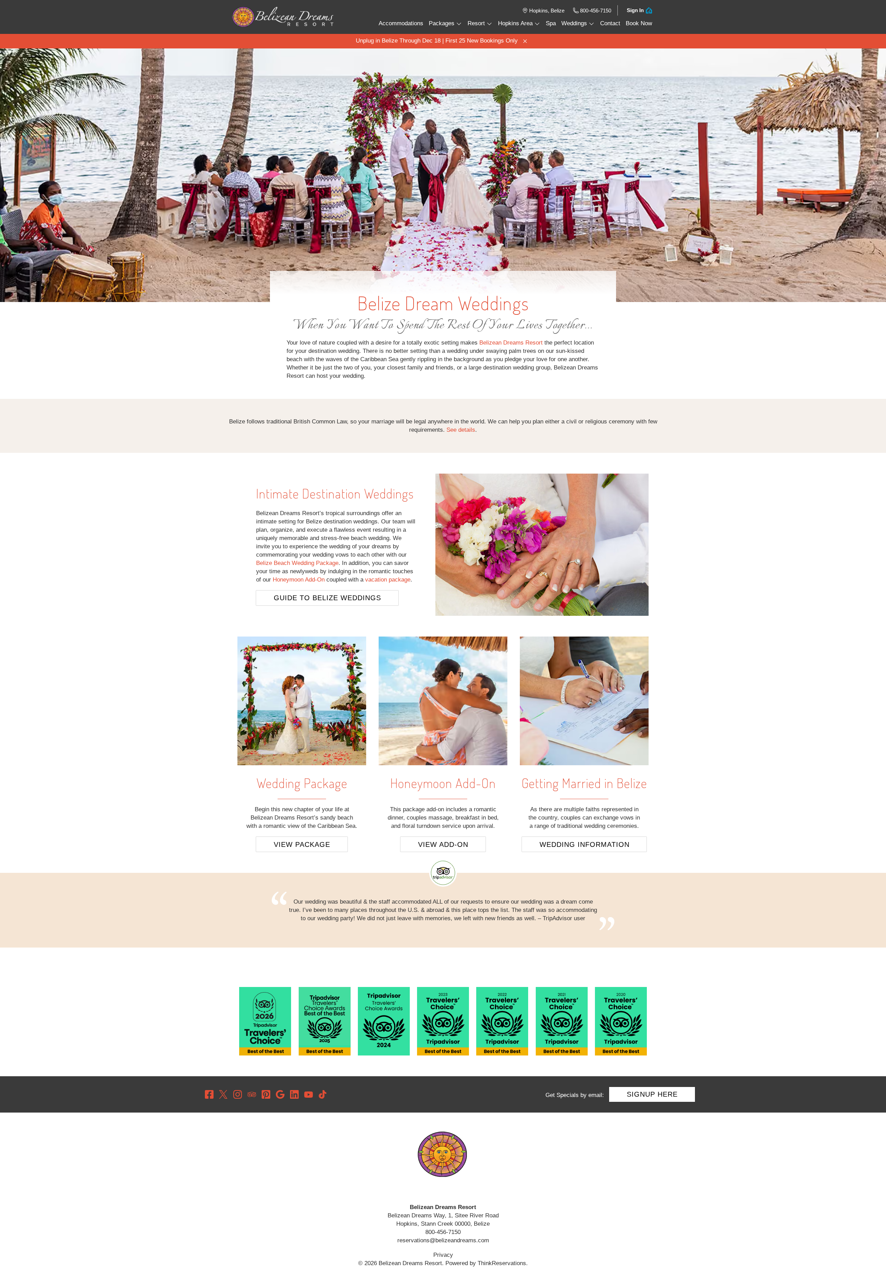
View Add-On (443, 844)
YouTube (308, 1094)
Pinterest (266, 1094)
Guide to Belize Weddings (327, 598)
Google (280, 1094)
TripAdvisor (251, 1094)
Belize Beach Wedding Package (297, 563)
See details (460, 430)
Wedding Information (585, 844)
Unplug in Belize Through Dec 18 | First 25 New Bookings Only (437, 40)
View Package (302, 844)
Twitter (223, 1094)
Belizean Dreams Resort (511, 342)
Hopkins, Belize (546, 10)
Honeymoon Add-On (299, 579)
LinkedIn (294, 1094)
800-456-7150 (595, 10)
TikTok (322, 1094)
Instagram (237, 1094)
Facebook (209, 1094)
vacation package (387, 579)
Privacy (443, 1255)
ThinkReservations (502, 1263)
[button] (525, 41)
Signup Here (652, 1094)
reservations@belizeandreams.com (443, 1240)
